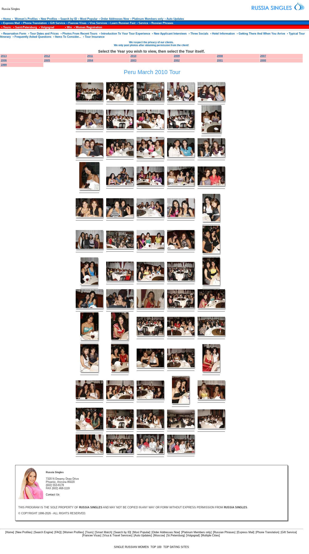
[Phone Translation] (267, 532)
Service (143, 23)
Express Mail (11, 23)
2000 (263, 60)
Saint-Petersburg (26, 27)
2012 (47, 56)
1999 (4, 64)
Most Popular (89, 18)
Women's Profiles (26, 18)
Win (69, 27)
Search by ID (68, 18)
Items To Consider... (68, 36)
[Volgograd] (193, 535)
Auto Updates (175, 18)
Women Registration (89, 27)
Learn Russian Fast (122, 23)
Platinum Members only (147, 18)
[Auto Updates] (143, 535)
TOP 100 (156, 547)
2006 (4, 60)
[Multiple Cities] (210, 535)
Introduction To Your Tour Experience (125, 33)
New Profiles (49, 18)
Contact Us (52, 494)
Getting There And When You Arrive (262, 33)
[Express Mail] (245, 532)
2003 (133, 60)
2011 (90, 56)
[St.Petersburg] (175, 535)
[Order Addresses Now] (166, 532)
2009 (177, 56)
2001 (220, 60)
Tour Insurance (94, 36)
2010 (133, 56)
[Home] (9, 532)
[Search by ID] (122, 532)
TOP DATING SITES (176, 547)
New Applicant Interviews (170, 33)
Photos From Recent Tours (79, 33)
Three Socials (199, 33)
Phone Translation (35, 23)
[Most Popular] (141, 532)
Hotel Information (223, 33)
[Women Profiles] (73, 532)
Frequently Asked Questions (33, 36)
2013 (4, 56)
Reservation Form (14, 33)
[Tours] (89, 532)
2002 (177, 60)
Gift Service (57, 23)
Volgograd (47, 27)
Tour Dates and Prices (44, 33)
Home (7, 18)
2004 (90, 60)
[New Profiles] (23, 532)
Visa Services (98, 23)
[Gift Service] (289, 532)
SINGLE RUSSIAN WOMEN (131, 547)
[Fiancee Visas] (91, 535)
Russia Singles (11, 9)
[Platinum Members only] (196, 532)
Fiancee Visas (77, 23)
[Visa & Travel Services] (117, 535)
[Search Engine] (43, 532)
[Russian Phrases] (224, 532)
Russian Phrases (162, 23)
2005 (47, 60)
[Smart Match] (103, 532)
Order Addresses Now (115, 18)
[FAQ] (58, 532)
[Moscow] (159, 535)
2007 (263, 56)
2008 (220, 56)
